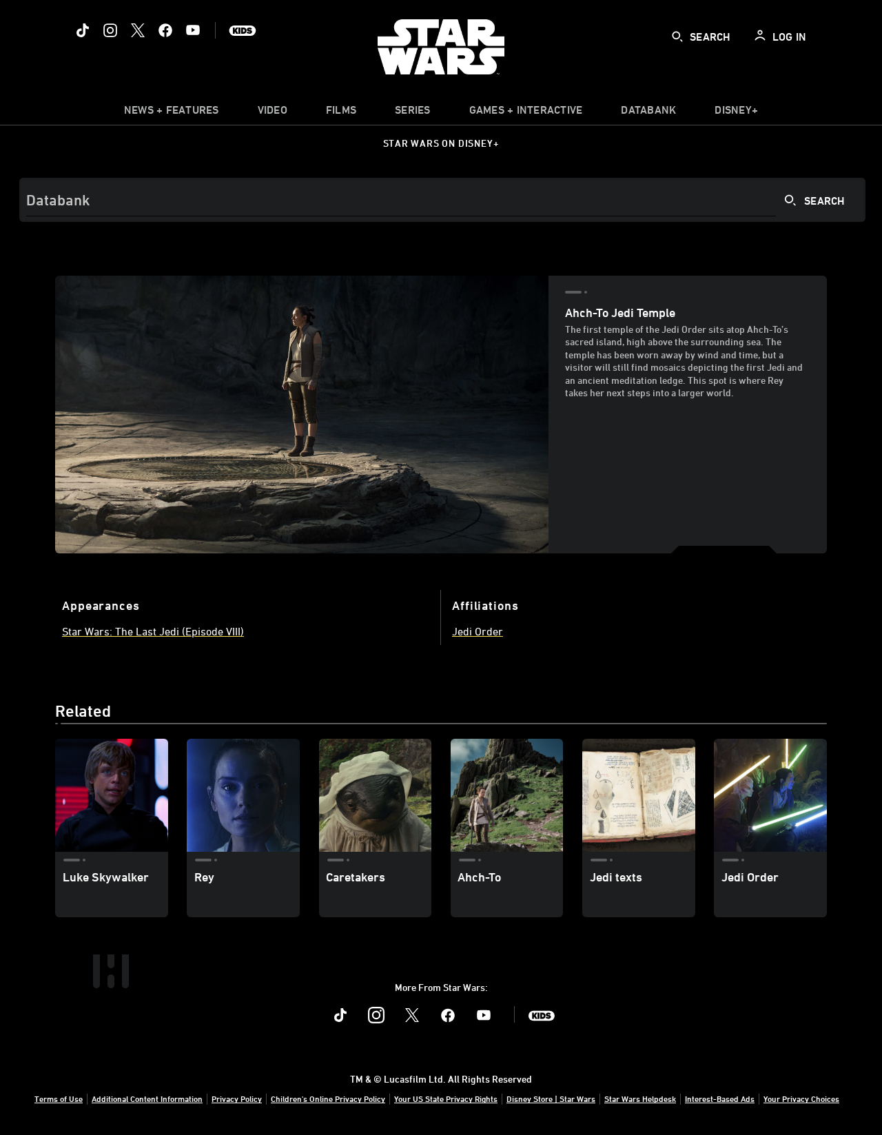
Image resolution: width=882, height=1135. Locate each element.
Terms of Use (58, 1098)
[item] (171, 113)
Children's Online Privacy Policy (328, 1098)
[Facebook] (165, 30)
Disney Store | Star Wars (550, 1098)
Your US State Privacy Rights (446, 1098)
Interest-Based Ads (720, 1098)
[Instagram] (110, 30)
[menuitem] (272, 113)
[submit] (677, 36)
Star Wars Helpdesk (640, 1098)
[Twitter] (138, 30)
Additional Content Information (147, 1098)
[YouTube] (193, 30)
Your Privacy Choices (801, 1098)
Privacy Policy (237, 1098)
